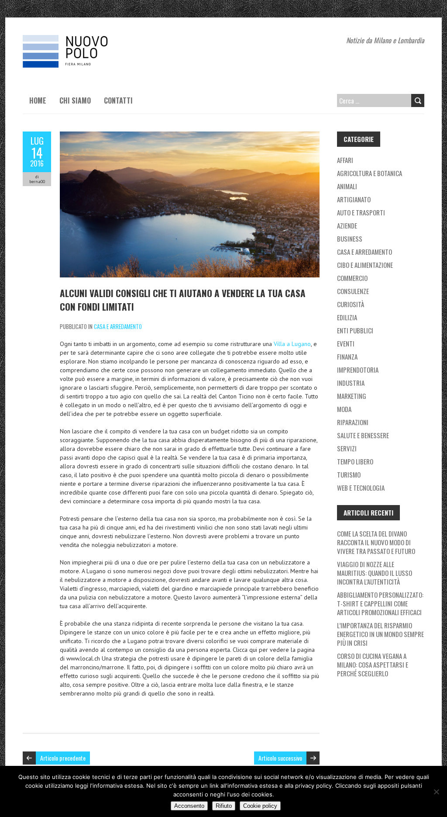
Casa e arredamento (118, 326)
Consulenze (353, 291)
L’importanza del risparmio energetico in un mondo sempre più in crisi (380, 633)
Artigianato (354, 199)
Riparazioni (352, 422)
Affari (345, 160)
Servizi (347, 448)
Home (37, 100)
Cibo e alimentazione (365, 265)
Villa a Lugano (292, 344)
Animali (347, 186)
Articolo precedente (63, 757)
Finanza (347, 356)
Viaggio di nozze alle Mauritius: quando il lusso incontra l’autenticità (374, 572)
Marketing (351, 396)
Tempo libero (355, 461)
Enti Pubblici (355, 330)
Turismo (349, 474)
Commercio (352, 278)
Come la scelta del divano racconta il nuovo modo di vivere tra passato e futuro (376, 542)
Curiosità (350, 304)
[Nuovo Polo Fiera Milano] (88, 39)
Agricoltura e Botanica (369, 173)
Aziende (347, 225)
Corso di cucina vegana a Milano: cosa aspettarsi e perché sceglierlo (372, 664)
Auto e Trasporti (361, 212)
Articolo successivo (280, 757)
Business (349, 238)
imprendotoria (357, 369)
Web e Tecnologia (361, 487)
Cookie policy (260, 806)
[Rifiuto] (436, 791)
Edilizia (347, 317)
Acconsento (189, 806)
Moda (344, 409)
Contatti (118, 100)
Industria (350, 383)
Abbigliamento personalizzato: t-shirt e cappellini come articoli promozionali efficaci (380, 603)
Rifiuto (224, 806)
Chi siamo (75, 100)
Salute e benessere (363, 435)
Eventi (345, 343)
